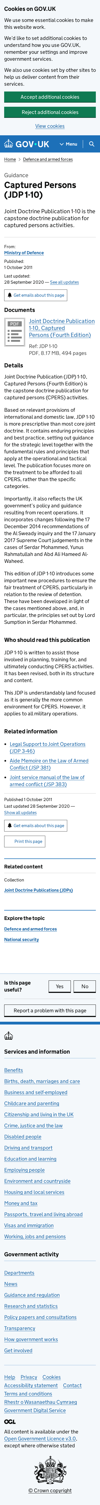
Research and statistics (31, 1306)
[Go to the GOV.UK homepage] (26, 144)
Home (10, 159)
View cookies (50, 126)
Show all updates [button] (20, 812)
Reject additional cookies (50, 112)
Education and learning (30, 1159)
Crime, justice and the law (33, 1125)
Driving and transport (28, 1148)
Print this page (28, 841)
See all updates (64, 282)
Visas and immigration (29, 1225)
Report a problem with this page (50, 1010)
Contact (72, 1385)
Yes (63, 986)
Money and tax (21, 1203)
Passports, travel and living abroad (43, 1214)
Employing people (24, 1170)
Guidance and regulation (32, 1295)
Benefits (13, 1070)
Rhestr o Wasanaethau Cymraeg (40, 1402)
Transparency (19, 1328)
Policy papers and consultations (40, 1317)
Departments (19, 1273)
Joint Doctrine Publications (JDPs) (38, 890)
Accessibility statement (31, 1385)
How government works (31, 1339)
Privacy (29, 1377)
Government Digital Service (35, 1410)
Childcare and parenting (31, 1103)
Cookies (51, 1377)
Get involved (18, 1350)
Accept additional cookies (50, 97)
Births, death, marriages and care (42, 1081)
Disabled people (22, 1136)
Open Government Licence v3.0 (40, 1438)
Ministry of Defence (24, 252)
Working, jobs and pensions (35, 1236)
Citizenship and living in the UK (39, 1114)
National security (21, 939)
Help (9, 1377)
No (88, 986)
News (11, 1284)
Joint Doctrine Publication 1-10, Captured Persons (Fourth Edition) (62, 328)
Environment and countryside (37, 1181)
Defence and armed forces (48, 159)
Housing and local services (34, 1192)
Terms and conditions (28, 1393)
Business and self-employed (36, 1092)
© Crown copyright (50, 1490)
